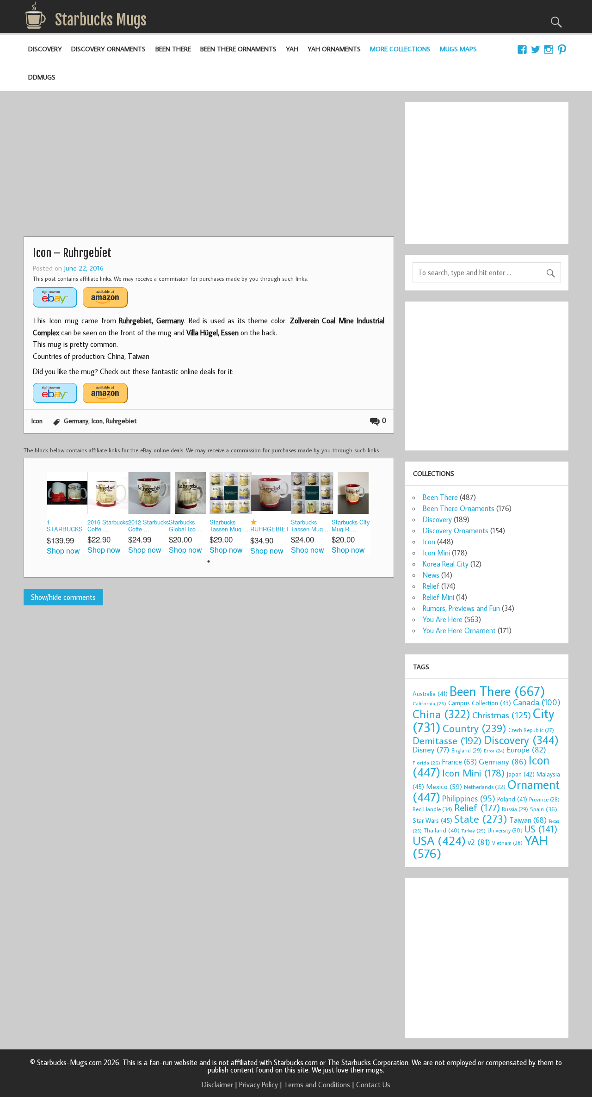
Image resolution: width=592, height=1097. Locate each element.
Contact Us (373, 1084)
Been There (173, 48)
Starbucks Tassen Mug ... (229, 525)
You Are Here (442, 619)
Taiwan (528, 820)
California (429, 703)
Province (544, 799)
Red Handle (432, 809)
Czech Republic (531, 730)
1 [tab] (208, 561)
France (459, 761)
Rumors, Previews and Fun (461, 608)
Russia (515, 809)
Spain (543, 809)
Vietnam (507, 842)
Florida (426, 762)
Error (494, 750)
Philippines (468, 798)
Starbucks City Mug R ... (351, 525)
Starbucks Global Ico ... (186, 525)
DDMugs (42, 77)
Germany (76, 420)
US (540, 829)
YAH (292, 48)
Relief (431, 586)
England (466, 750)
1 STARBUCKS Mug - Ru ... (65, 526)
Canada (537, 702)
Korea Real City (446, 563)
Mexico (444, 786)
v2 (479, 842)
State (480, 818)
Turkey (474, 830)
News (431, 574)
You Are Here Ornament (459, 630)
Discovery (45, 48)
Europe (526, 749)
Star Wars (432, 820)
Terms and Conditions (317, 1084)
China (441, 713)
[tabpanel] (67, 513)
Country (474, 728)
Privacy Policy (258, 1084)
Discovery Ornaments (108, 48)
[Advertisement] (209, 167)
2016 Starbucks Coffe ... (107, 525)
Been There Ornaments (238, 48)
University (505, 830)
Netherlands (485, 786)
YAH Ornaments (334, 48)
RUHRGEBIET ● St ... (270, 528)
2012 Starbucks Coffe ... (148, 525)
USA (439, 840)
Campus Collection (479, 703)
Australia (430, 694)
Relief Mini (438, 597)
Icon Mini (436, 552)
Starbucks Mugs (101, 20)
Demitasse (447, 740)
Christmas (501, 715)
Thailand (442, 830)
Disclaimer (217, 1084)
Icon (37, 420)
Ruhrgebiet (121, 420)
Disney (431, 749)
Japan (520, 774)
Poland (512, 799)
